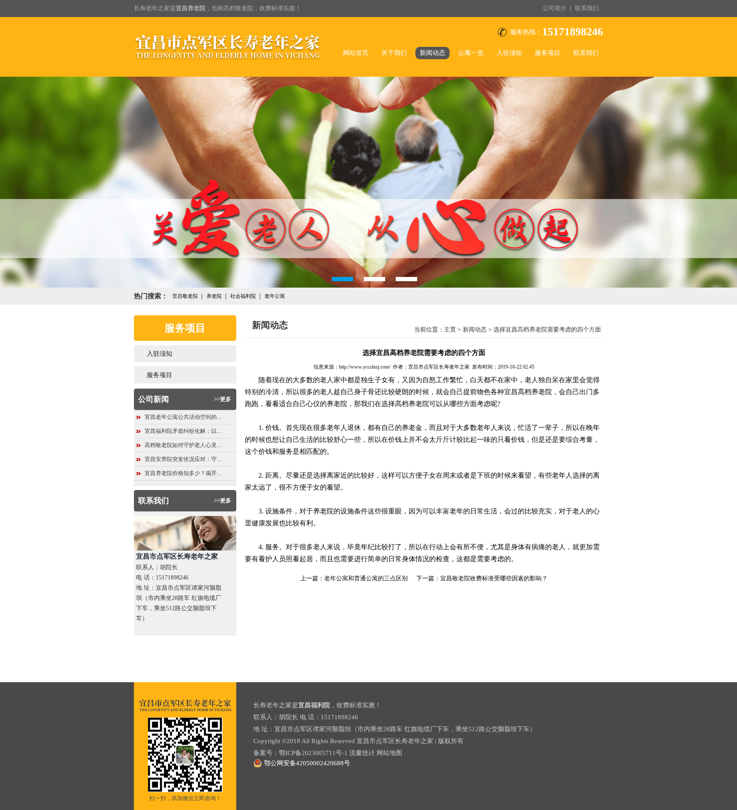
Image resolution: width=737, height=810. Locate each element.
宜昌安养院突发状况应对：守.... (183, 459)
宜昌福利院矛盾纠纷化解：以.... (183, 431)
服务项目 (547, 52)
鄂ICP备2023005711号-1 (313, 752)
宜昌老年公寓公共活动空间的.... (183, 417)
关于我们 (394, 52)
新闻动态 (432, 52)
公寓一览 (471, 52)
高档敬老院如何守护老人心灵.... (183, 445)
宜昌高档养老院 (528, 391)
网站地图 (389, 752)
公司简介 (554, 8)
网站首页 (355, 52)
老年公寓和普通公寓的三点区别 (366, 578)
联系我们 (587, 8)
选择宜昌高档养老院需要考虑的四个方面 (547, 329)
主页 (450, 329)
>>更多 (222, 399)
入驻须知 (509, 52)
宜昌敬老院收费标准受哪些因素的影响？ (494, 578)
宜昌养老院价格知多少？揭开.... (183, 473)
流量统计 (362, 752)
